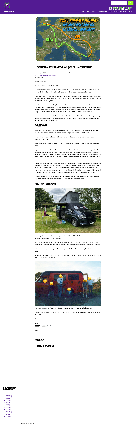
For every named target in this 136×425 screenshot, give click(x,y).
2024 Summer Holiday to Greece (43, 75)
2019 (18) (9, 412)
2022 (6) (8, 405)
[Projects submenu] (96, 11)
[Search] (130, 3)
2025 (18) (9, 398)
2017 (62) (9, 416)
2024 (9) (8, 400)
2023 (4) (8, 402)
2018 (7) (8, 414)
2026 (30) (9, 396)
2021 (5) (8, 407)
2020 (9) (8, 409)
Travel (54, 75)
